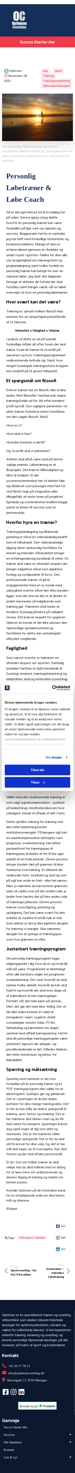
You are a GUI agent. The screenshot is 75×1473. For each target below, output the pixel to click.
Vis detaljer (54, 757)
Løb (45, 71)
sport (58, 71)
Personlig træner (32, 1237)
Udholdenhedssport (56, 86)
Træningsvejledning (56, 81)
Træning (48, 76)
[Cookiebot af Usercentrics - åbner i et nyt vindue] (53, 688)
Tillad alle (37, 770)
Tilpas (35, 782)
